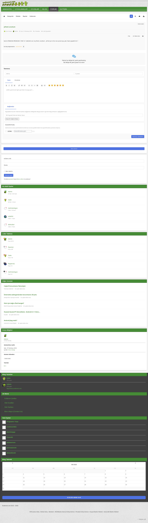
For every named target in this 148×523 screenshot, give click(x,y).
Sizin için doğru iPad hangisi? (14, 303)
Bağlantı (19, 85)
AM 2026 (74, 464)
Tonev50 (10, 437)
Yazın (8, 80)
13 (65, 477)
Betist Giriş (44, 512)
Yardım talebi (141, 24)
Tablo (37, 85)
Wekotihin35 (11, 453)
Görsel (22, 85)
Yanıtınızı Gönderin (137, 136)
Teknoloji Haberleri (8, 289)
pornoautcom (11, 448)
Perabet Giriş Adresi (82, 512)
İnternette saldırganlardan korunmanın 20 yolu (20, 295)
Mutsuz (60, 85)
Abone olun (137, 36)
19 (44, 481)
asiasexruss (11, 442)
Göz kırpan (63, 85)
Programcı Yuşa (12, 421)
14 (85, 477)
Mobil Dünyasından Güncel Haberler (13, 306)
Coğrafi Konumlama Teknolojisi (15, 286)
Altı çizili (12, 85)
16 (126, 477)
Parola (6, 165)
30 (126, 484)
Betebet (51, 512)
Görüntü (25, 85)
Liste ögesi (35, 85)
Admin (10, 192)
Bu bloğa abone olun (74, 497)
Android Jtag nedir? (10, 320)
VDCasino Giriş (34, 512)
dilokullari (11, 224)
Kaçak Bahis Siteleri (96, 512)
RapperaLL (11, 264)
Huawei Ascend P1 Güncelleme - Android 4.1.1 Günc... (22, 312)
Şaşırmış (55, 85)
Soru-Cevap (11, 350)
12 (44, 477)
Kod (45, 85)
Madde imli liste (29, 85)
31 (3, 488)
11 (23, 477)
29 (105, 484)
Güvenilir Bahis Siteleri (111, 512)
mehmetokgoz (13, 208)
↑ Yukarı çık (141, 519)
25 (24, 484)
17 (3, 481)
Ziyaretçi (11, 247)
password (11, 179)
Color (15, 85)
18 (24, 481)
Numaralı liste (32, 85)
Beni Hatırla (9, 171)
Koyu (6, 85)
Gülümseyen (52, 85)
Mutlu (49, 85)
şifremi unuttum (9, 27)
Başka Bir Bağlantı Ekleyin (12, 119)
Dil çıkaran (57, 85)
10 (3, 477)
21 (85, 481)
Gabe (9, 200)
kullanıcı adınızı (19, 179)
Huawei (6, 314)
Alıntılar (42, 85)
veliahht (10, 216)
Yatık (9, 85)
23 (126, 481)
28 (85, 484)
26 (44, 484)
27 (65, 484)
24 (3, 484)
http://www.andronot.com (14, 388)
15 (105, 477)
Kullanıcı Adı (7, 158)
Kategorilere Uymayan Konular (11, 297)
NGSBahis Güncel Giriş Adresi (65, 512)
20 (65, 481)
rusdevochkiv (12, 427)
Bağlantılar (10, 106)
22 (105, 481)
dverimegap (11, 432)
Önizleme (17, 80)
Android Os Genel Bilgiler (10, 323)
